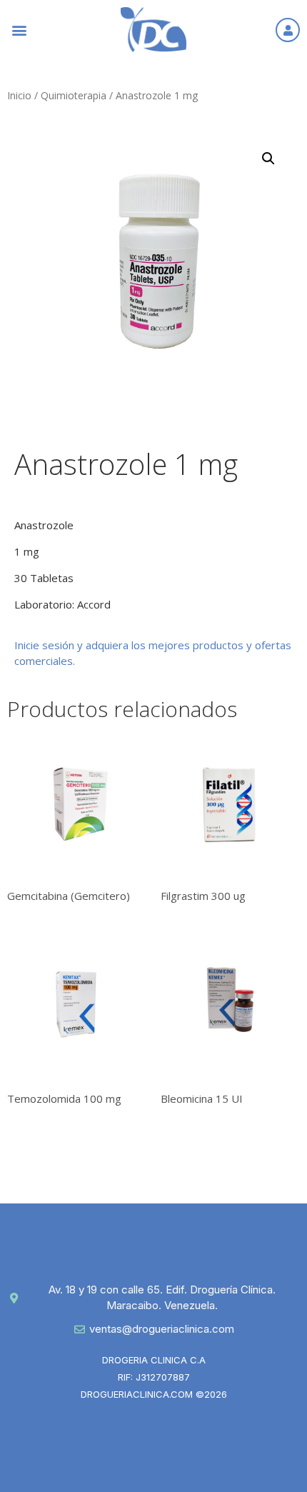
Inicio (19, 95)
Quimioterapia (73, 95)
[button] (19, 29)
